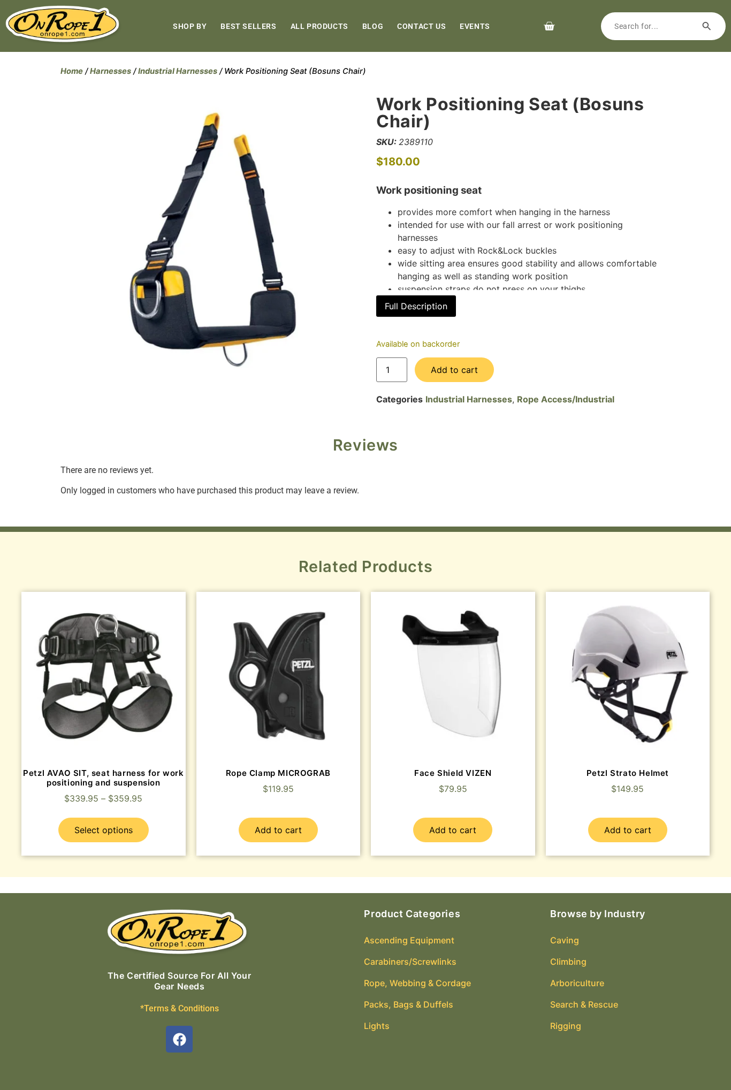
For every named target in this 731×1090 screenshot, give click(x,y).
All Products (319, 26)
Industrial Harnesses (177, 71)
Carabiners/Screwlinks (410, 961)
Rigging (565, 1025)
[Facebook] (179, 1039)
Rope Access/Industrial (565, 399)
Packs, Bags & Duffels (408, 1004)
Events (475, 26)
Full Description (416, 306)
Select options (103, 830)
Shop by (190, 26)
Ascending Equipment (409, 940)
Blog (372, 26)
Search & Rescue (584, 1004)
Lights (377, 1025)
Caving (564, 940)
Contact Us (421, 26)
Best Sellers (248, 26)
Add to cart (454, 369)
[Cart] (549, 26)
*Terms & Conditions (179, 1008)
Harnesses (110, 71)
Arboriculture (577, 983)
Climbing (568, 961)
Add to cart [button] (278, 830)
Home (71, 71)
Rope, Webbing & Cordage (417, 983)
